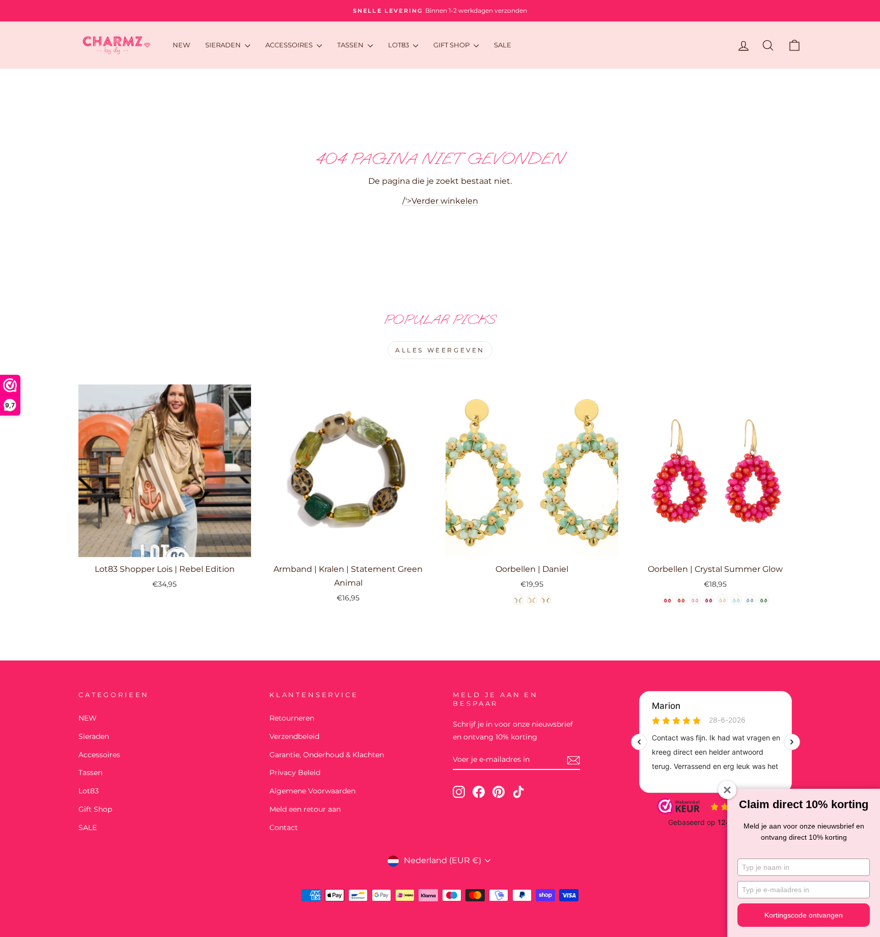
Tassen (351, 45)
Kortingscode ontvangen (803, 915)
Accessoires (289, 45)
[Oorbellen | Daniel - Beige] (532, 599)
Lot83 (399, 45)
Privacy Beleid (294, 772)
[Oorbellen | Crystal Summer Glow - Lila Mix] (695, 599)
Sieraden (223, 45)
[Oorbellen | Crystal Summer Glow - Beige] (722, 599)
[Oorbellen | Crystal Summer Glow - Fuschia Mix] (667, 599)
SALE (502, 45)
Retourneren (291, 718)
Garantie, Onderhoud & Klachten (326, 755)
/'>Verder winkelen (440, 201)
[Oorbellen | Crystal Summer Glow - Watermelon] (681, 599)
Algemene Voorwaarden (312, 791)
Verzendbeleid (294, 736)
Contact (283, 827)
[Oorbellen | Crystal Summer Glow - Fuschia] (708, 599)
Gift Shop (452, 45)
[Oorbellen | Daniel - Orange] (546, 599)
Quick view (164, 546)
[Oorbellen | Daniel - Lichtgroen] (518, 599)
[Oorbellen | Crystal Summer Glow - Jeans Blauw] (750, 599)
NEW (181, 45)
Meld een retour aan (305, 809)
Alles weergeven (440, 350)
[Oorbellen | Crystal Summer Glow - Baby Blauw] (736, 599)
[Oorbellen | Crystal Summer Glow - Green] (763, 599)
